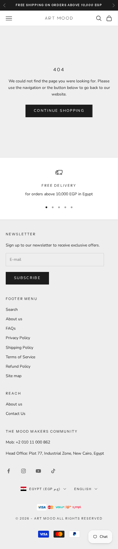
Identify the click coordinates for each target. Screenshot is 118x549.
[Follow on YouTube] (38, 471)
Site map (13, 376)
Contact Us (15, 413)
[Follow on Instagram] (23, 471)
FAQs (11, 328)
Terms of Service (20, 357)
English (83, 489)
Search (12, 309)
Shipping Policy (19, 347)
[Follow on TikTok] (53, 471)
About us (14, 319)
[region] (59, 183)
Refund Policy (18, 366)
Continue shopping (59, 110)
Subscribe (27, 278)
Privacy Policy (18, 338)
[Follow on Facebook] (8, 471)
